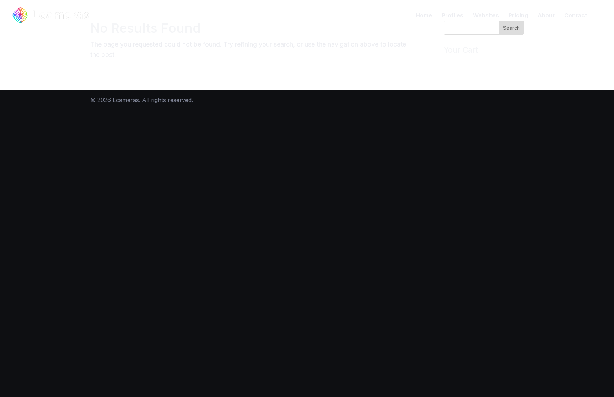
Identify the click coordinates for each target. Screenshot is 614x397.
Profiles (452, 16)
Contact (575, 16)
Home (424, 16)
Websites (486, 16)
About (546, 16)
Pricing (518, 16)
